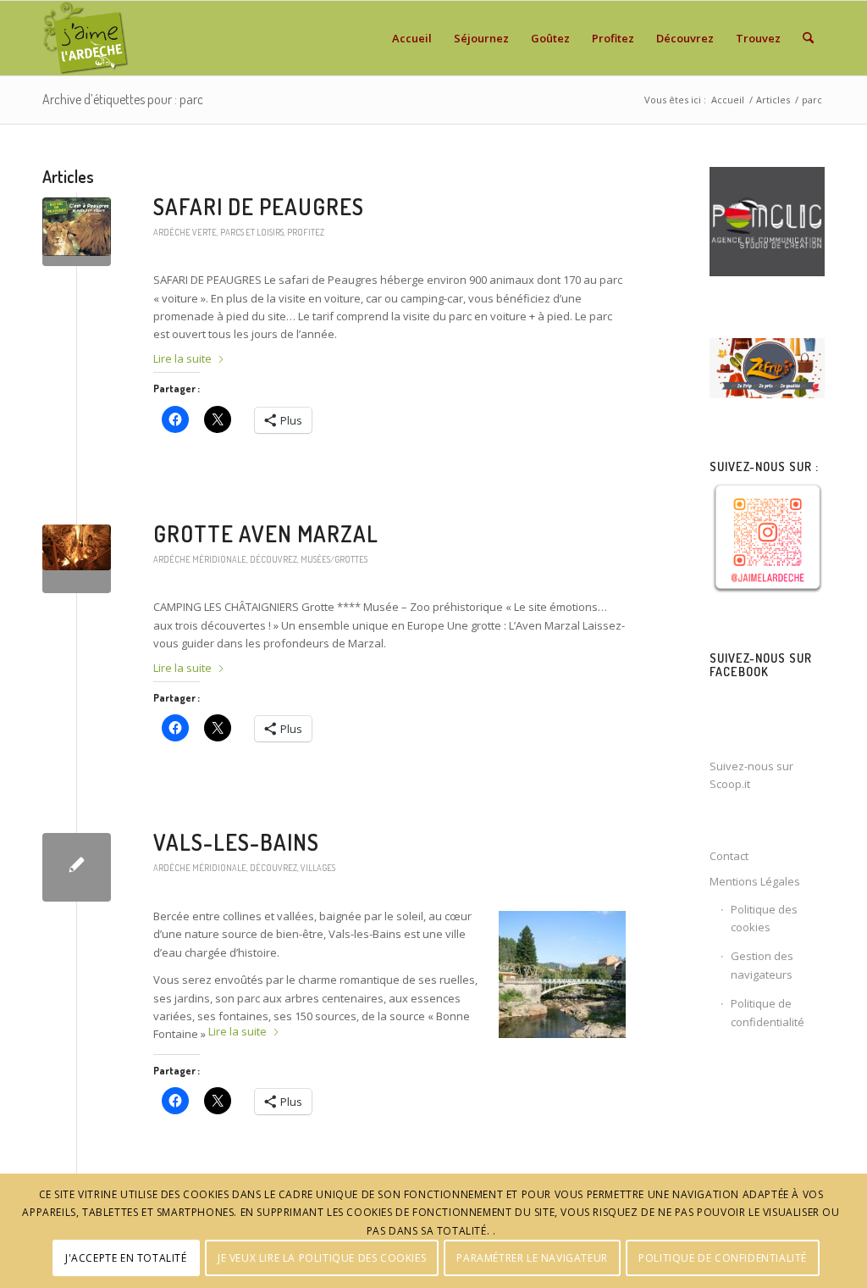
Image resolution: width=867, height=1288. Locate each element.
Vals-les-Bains (236, 842)
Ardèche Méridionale (199, 558)
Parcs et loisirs (252, 231)
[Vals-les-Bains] (76, 867)
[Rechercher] (808, 38)
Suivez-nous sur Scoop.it (751, 774)
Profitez (305, 231)
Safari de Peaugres (258, 206)
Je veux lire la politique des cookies (322, 1258)
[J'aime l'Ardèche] (86, 38)
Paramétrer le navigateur (531, 1258)
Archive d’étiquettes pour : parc (122, 99)
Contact (729, 855)
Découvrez (273, 558)
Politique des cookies (764, 918)
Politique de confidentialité (767, 1012)
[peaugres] (76, 231)
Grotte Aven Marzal (265, 533)
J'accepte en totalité (126, 1258)
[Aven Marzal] (76, 559)
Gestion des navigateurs (762, 964)
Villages (318, 867)
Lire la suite (182, 358)
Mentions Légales (755, 881)
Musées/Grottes (334, 558)
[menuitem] (412, 38)
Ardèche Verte (185, 231)
